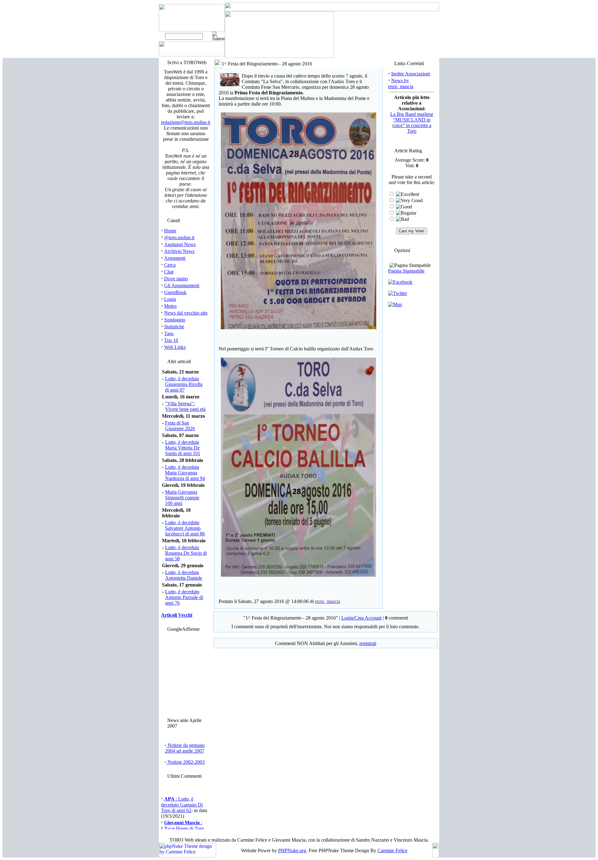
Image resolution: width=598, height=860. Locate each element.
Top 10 (171, 340)
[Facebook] (400, 282)
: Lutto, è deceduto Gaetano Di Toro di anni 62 (182, 800)
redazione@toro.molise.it (185, 122)
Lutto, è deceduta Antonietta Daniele (183, 575)
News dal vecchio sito (185, 313)
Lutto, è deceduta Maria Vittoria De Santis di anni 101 (182, 448)
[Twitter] (397, 293)
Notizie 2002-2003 (185, 762)
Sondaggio (174, 319)
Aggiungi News (180, 244)
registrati (367, 643)
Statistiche (174, 326)
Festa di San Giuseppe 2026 (180, 425)
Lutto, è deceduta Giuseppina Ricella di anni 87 (183, 384)
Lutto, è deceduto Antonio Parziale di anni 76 (184, 597)
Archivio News (179, 251)
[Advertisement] (184, 673)
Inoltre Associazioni (410, 73)
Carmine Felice (392, 850)
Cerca (170, 265)
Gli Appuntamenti (181, 285)
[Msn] (395, 304)
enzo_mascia (327, 601)
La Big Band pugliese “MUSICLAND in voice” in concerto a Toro (411, 123)
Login (170, 299)
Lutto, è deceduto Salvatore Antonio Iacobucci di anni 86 (185, 528)
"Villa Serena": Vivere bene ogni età (185, 406)
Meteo (170, 306)
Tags (168, 333)
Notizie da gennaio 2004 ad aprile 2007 (185, 748)
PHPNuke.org (292, 850)
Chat (168, 271)
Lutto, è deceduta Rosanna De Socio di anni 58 (186, 553)
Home (170, 230)
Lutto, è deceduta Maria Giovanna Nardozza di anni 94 (185, 472)
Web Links (175, 347)
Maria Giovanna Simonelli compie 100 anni (182, 497)
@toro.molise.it (179, 237)
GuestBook (175, 292)
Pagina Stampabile (406, 270)
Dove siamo (176, 278)
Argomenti (174, 258)
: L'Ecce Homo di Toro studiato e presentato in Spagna (183, 827)
